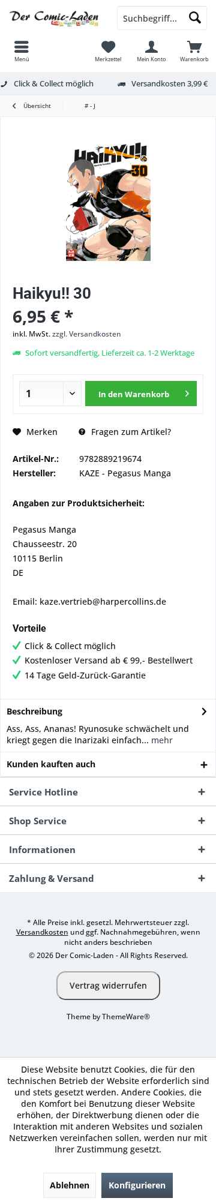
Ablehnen (69, 1185)
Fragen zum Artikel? (130, 431)
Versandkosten (42, 932)
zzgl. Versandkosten (86, 334)
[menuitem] (21, 51)
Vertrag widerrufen (108, 985)
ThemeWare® (126, 1016)
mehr (161, 740)
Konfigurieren (137, 1185)
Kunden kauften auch (51, 764)
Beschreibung (34, 711)
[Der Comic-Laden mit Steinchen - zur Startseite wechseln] (54, 18)
